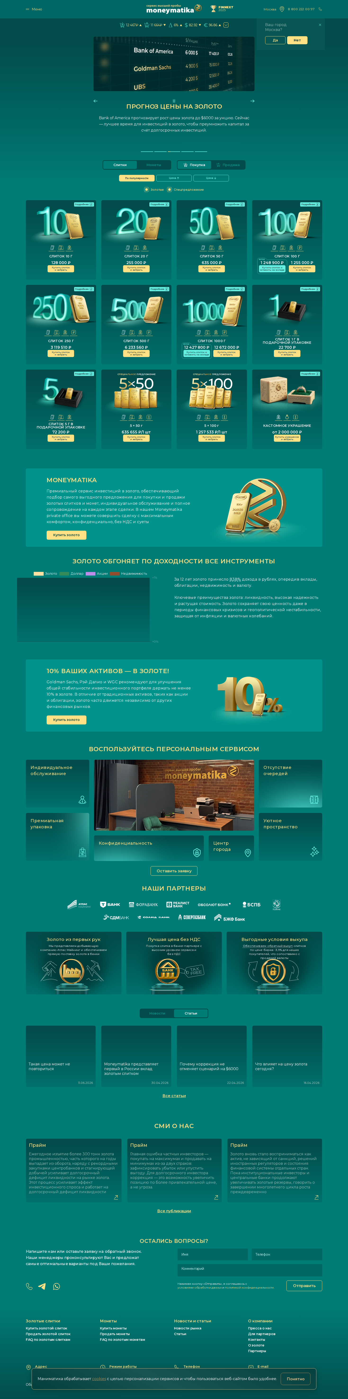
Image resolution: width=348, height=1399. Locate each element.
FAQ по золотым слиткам (48, 1339)
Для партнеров (261, 1334)
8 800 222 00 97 (301, 9)
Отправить (304, 1286)
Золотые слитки (43, 1321)
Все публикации (174, 1211)
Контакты (256, 1339)
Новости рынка (187, 1328)
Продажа (231, 165)
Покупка (197, 165)
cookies (99, 1379)
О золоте (256, 1345)
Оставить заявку (174, 871)
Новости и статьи (192, 1321)
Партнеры (257, 1351)
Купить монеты (113, 1328)
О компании (260, 1321)
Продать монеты (115, 1334)
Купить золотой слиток (46, 1328)
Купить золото (66, 535)
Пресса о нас (260, 1328)
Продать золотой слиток (48, 1334)
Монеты (154, 165)
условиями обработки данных (200, 1287)
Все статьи (174, 1096)
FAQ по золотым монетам (122, 1339)
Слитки (120, 165)
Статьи (180, 1334)
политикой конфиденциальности (249, 1287)
